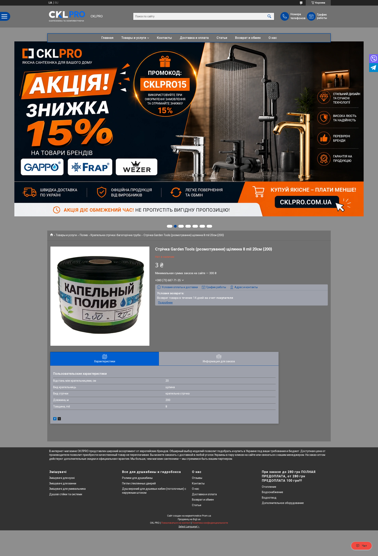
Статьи (222, 38)
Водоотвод (269, 497)
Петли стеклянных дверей (139, 483)
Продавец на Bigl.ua (189, 519)
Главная (107, 38)
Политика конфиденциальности (210, 522)
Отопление (269, 486)
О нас (273, 38)
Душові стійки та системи (65, 494)
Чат (364, 545)
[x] (59, 419)
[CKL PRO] (68, 16)
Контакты (164, 38)
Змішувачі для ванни (62, 483)
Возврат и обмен (248, 38)
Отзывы (197, 477)
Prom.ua (206, 515)
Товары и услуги (133, 38)
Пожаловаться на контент (175, 522)
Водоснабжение (272, 492)
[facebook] (55, 419)
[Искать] (269, 16)
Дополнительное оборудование (283, 503)
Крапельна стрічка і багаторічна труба (116, 235)
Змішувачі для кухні (62, 477)
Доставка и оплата (194, 38)
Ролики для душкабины (137, 477)
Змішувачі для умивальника (67, 488)
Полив (84, 235)
